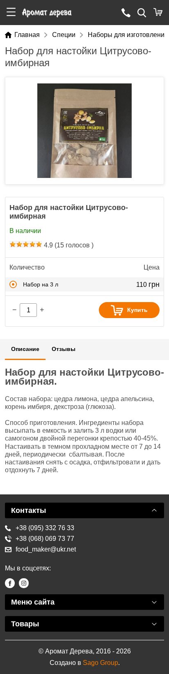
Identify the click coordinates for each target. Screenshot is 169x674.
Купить (137, 310)
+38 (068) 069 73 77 (45, 538)
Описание (25, 349)
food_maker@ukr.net (46, 549)
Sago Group (100, 662)
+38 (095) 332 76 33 (45, 527)
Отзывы (63, 349)
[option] (84, 130)
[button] (11, 12)
